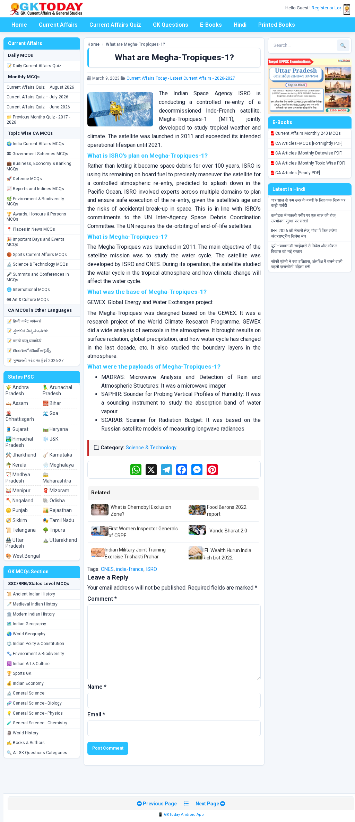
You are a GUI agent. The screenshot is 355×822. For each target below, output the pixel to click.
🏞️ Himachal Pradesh (19, 442)
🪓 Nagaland (19, 500)
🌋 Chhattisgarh (20, 416)
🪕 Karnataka (57, 455)
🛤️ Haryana (55, 429)
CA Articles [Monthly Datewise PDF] (308, 153)
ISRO (151, 569)
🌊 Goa (50, 413)
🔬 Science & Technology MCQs (37, 264)
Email (96, 714)
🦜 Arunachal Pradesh (57, 390)
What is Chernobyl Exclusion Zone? (141, 510)
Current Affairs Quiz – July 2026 (37, 97)
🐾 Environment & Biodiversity (35, 653)
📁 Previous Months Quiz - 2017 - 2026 (38, 120)
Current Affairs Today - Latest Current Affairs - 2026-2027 (181, 78)
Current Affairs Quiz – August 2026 (40, 87)
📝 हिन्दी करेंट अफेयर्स (24, 321)
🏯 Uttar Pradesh (15, 543)
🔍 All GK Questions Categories (37, 752)
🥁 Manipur (18, 490)
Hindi (240, 24)
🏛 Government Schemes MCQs (37, 153)
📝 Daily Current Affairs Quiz (34, 65)
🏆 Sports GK (19, 673)
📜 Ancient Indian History (31, 594)
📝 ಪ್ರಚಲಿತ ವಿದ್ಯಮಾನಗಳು (28, 330)
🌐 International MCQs (28, 289)
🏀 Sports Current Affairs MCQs (37, 254)
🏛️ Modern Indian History (31, 614)
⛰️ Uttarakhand (60, 540)
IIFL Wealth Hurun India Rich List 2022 (226, 554)
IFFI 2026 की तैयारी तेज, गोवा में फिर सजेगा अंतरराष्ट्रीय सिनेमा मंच (304, 233)
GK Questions (170, 24)
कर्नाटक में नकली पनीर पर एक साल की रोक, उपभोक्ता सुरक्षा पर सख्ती (304, 218)
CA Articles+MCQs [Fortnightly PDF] (308, 143)
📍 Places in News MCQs (31, 229)
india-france (130, 569)
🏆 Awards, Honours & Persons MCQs (36, 217)
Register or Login (329, 7)
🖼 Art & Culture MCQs (28, 299)
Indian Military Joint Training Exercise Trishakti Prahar (135, 553)
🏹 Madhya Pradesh (18, 478)
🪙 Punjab (17, 510)
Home (19, 24)
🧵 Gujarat (17, 429)
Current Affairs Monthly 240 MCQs (307, 133)
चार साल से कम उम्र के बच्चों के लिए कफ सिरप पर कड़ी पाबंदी (308, 203)
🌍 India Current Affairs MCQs (35, 143)
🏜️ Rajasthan (57, 510)
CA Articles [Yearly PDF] (297, 172)
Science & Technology (151, 447)
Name (96, 686)
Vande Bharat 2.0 (228, 530)
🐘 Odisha (54, 500)
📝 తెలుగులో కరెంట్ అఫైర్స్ (29, 350)
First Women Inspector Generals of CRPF (143, 532)
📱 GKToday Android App (181, 814)
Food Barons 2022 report (226, 510)
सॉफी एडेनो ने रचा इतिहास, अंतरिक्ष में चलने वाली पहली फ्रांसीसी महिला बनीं (307, 264)
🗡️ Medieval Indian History (32, 604)
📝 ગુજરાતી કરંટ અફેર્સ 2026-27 (35, 360)
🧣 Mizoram (56, 490)
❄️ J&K (50, 439)
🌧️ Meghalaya (58, 465)
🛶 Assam (17, 403)
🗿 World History (22, 733)
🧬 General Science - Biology (34, 703)
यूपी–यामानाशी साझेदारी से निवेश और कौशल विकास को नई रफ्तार (304, 249)
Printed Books (276, 24)
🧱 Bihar (52, 403)
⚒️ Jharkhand (21, 455)
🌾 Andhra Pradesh (17, 390)
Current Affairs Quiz (115, 24)
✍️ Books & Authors (26, 742)
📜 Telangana (21, 530)
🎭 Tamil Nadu (58, 520)
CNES (107, 569)
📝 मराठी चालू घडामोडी (24, 340)
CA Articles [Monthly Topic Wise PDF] (309, 163)
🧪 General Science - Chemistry (37, 723)
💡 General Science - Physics (35, 713)
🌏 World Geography (26, 633)
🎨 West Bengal (23, 556)
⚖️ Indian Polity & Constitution (35, 643)
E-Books (211, 24)
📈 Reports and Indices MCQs (35, 188)
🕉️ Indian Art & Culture (28, 663)
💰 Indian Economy (25, 683)
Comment (102, 598)
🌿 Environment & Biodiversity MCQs (35, 201)
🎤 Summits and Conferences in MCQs (38, 277)
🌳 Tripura (54, 530)
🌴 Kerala (16, 465)
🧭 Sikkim (16, 520)
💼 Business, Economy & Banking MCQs (39, 166)
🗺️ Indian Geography (26, 623)
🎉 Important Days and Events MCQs (35, 242)
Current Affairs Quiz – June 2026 (38, 107)
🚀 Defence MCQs (24, 178)
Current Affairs (58, 24)
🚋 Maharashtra (57, 478)
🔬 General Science (25, 693)
